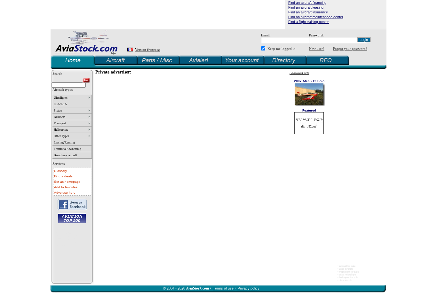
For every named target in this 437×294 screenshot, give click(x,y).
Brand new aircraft (65, 155)
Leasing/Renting (64, 142)
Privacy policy (248, 288)
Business (59, 117)
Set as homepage (67, 181)
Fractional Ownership (67, 149)
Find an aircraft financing (307, 2)
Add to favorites (65, 187)
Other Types (61, 136)
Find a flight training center (308, 22)
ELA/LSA (60, 104)
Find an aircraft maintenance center (315, 17)
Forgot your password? (350, 48)
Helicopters (61, 129)
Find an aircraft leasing (305, 7)
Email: (266, 35)
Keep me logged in (281, 48)
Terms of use (223, 288)
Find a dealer (64, 176)
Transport (60, 123)
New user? (316, 48)
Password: (316, 35)
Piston (58, 110)
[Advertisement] (167, 14)
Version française (147, 49)
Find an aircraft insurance (308, 12)
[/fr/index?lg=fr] (130, 50)
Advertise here (64, 192)
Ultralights (61, 97)
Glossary (60, 171)
